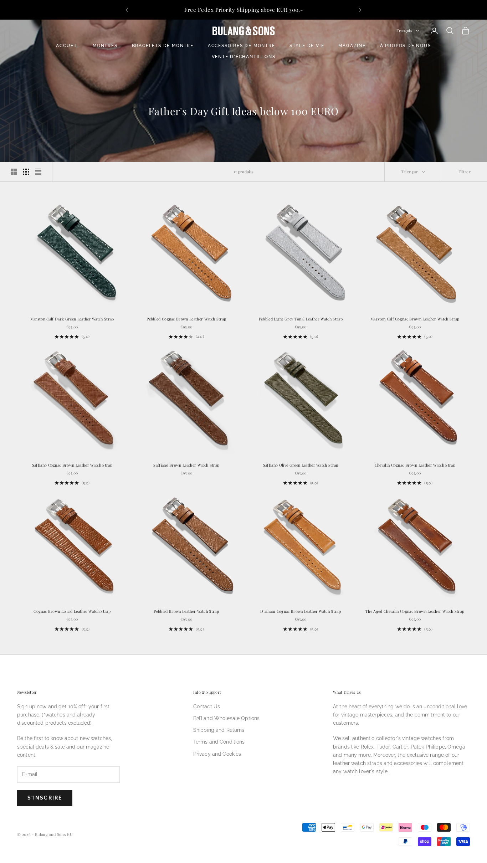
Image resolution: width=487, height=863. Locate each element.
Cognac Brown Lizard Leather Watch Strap (72, 611)
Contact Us (206, 706)
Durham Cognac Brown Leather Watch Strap (300, 611)
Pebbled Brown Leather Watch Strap (186, 611)
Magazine (351, 45)
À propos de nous (405, 45)
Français (404, 30)
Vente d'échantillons (244, 56)
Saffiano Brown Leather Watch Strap (186, 465)
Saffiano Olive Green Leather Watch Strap (300, 465)
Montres (105, 45)
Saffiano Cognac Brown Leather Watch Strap (72, 465)
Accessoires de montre (241, 45)
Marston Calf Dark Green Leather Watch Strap (72, 319)
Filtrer (464, 171)
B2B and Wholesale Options (226, 718)
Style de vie (306, 45)
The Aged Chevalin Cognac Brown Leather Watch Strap (414, 611)
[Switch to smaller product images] (26, 171)
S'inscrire (44, 798)
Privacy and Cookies (217, 754)
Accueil (67, 45)
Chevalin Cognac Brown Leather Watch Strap (415, 465)
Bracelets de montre (163, 45)
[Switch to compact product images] (38, 171)
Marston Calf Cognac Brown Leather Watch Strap (415, 319)
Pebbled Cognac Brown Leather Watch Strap (186, 319)
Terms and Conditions (219, 742)
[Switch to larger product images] (14, 171)
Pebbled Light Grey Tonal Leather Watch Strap (301, 319)
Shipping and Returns (219, 730)
